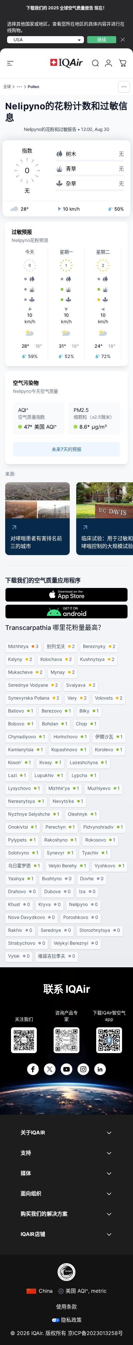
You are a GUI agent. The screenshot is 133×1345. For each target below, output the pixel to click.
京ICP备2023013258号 (95, 1333)
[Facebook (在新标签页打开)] (33, 1069)
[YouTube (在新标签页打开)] (66, 1069)
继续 (101, 39)
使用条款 (66, 1306)
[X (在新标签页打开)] (50, 1069)
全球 (7, 86)
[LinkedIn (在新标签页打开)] (100, 1069)
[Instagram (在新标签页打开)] (83, 1069)
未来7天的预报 (66, 449)
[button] (39, 418)
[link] (95, 63)
